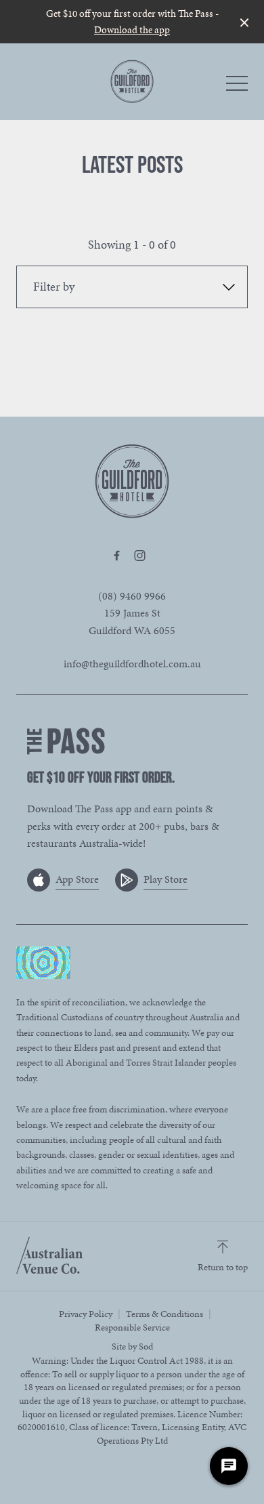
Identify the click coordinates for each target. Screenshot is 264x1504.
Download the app (132, 30)
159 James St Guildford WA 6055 (132, 621)
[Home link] (132, 81)
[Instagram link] (139, 555)
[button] (237, 87)
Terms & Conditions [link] (164, 1314)
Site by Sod (132, 1346)
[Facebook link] (116, 555)
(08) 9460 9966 (132, 596)
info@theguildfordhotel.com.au (132, 663)
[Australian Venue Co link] (49, 1255)
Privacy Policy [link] (85, 1314)
